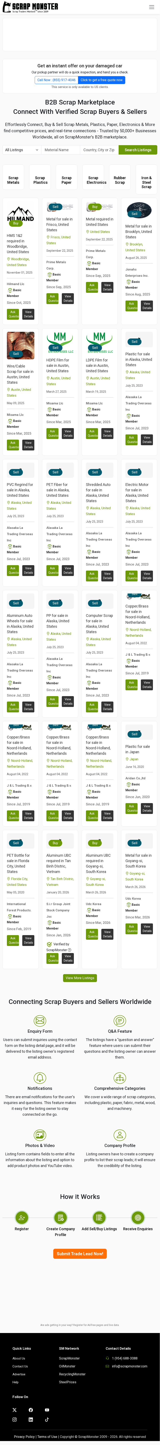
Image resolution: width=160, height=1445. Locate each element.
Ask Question (14, 314)
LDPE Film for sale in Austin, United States (97, 365)
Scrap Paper (67, 180)
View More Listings (80, 978)
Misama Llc (15, 415)
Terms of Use (47, 1437)
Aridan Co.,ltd (135, 778)
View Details (28, 314)
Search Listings (138, 150)
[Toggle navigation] (151, 7)
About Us (18, 1358)
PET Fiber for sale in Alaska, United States (57, 490)
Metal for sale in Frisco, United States (59, 224)
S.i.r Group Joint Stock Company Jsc (58, 910)
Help (15, 1382)
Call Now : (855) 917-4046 (56, 80)
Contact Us (20, 1366)
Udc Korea (93, 904)
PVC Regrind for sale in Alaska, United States (20, 490)
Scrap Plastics (40, 180)
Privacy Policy (24, 1437)
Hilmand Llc (15, 284)
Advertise (18, 1374)
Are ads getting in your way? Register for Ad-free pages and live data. (79, 1325)
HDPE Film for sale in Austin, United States (57, 365)
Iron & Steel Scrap (146, 182)
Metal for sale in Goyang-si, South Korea (138, 860)
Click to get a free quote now (102, 80)
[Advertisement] (80, 32)
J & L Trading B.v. (138, 654)
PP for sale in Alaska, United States (57, 621)
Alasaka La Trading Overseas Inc (138, 403)
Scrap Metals (13, 180)
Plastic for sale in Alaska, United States (138, 359)
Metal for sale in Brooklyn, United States (138, 231)
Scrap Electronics (97, 180)
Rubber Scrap (120, 180)
